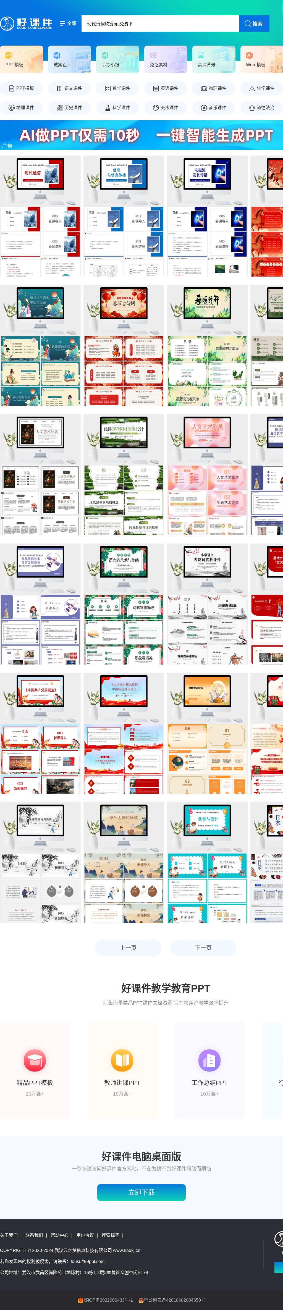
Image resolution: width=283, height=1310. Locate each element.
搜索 (258, 24)
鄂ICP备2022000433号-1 (108, 1300)
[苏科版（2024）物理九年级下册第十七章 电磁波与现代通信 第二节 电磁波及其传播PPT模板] (207, 216)
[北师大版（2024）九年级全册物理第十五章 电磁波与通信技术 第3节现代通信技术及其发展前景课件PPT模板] (40, 604)
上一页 (128, 948)
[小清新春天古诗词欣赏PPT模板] (207, 345)
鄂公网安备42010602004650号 (174, 1300)
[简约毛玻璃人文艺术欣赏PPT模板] (207, 474)
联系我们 (34, 1235)
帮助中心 (60, 1235)
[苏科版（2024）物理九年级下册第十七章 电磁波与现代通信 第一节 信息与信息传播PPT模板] (123, 216)
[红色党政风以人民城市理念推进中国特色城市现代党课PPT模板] (123, 733)
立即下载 (141, 1192)
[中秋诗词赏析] (207, 733)
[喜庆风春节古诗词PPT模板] (123, 345)
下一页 (203, 948)
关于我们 (9, 1235)
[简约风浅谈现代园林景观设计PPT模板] (123, 474)
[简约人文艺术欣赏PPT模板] (40, 474)
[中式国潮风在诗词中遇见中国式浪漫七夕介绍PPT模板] (40, 345)
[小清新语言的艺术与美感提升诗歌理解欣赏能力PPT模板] (123, 604)
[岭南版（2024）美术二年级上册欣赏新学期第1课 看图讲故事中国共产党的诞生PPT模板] (40, 733)
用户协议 (85, 1235)
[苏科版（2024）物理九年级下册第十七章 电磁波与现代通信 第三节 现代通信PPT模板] (40, 216)
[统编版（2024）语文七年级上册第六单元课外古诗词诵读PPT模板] (123, 862)
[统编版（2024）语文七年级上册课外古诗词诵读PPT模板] (40, 862)
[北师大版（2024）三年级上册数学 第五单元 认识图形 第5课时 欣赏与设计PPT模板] (207, 862)
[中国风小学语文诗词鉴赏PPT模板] (207, 604)
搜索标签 (110, 1235)
